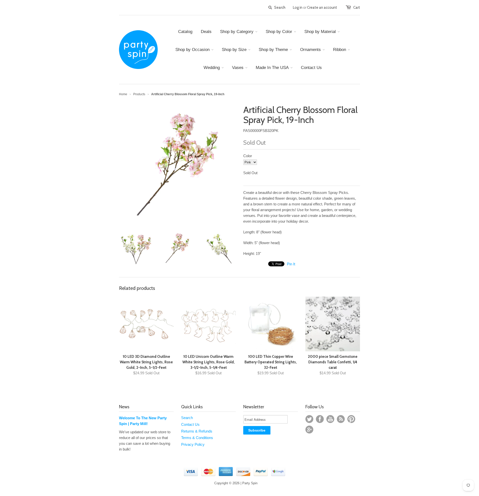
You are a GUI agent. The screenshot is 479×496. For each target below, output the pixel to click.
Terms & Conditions (197, 438)
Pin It (291, 264)
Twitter (309, 419)
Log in (297, 7)
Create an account (322, 7)
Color (247, 156)
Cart (356, 7)
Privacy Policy (193, 444)
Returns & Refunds (196, 431)
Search (187, 418)
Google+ (309, 430)
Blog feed (341, 419)
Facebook (320, 419)
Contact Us (190, 424)
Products (139, 94)
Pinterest (351, 419)
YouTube (330, 419)
